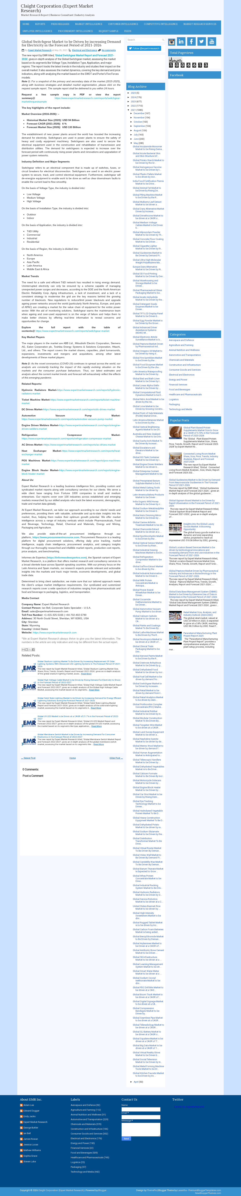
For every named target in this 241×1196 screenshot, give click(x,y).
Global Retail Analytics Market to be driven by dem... (148, 698)
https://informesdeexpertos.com (66, 557)
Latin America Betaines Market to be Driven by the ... (148, 421)
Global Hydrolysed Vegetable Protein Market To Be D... (148, 812)
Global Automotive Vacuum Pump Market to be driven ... (148, 610)
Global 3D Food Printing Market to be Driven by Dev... (148, 275)
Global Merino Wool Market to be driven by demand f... (148, 747)
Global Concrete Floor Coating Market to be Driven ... (148, 240)
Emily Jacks (29, 1116)
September (139, 126)
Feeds (127, 31)
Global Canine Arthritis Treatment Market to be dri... (148, 523)
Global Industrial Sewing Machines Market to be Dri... (148, 551)
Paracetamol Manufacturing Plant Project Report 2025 (200, 634)
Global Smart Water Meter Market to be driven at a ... (147, 972)
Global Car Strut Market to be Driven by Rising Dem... (147, 795)
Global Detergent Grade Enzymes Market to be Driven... (145, 307)
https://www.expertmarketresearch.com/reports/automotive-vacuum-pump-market (67, 419)
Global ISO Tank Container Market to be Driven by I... (147, 458)
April (136, 1081)
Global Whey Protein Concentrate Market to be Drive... (147, 878)
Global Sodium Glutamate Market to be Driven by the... (148, 832)
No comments (109, 50)
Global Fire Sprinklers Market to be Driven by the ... (147, 359)
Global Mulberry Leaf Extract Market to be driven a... (147, 203)
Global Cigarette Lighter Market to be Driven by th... (147, 247)
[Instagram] (172, 46)
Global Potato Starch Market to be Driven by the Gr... (148, 161)
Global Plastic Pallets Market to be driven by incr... (147, 175)
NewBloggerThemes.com (208, 1193)
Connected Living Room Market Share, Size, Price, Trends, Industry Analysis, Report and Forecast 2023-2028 (200, 457)
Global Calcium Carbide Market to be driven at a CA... (146, 619)
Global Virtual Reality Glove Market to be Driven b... (146, 1053)
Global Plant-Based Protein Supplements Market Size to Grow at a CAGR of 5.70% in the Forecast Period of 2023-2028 (201, 431)
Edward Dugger (31, 1110)
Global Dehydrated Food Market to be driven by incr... (148, 671)
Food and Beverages (179, 389)
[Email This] (23, 649)
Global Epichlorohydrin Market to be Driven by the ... (148, 537)
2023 (133, 101)
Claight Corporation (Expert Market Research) (57, 8)
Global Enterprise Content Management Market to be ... (147, 474)
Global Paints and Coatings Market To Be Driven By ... (147, 626)
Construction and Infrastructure (185, 365)
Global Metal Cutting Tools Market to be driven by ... (146, 489)
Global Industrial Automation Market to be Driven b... (147, 574)
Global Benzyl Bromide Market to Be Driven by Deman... (148, 937)
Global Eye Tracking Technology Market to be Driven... (147, 804)
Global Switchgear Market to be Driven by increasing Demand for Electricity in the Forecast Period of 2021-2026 (71, 43)
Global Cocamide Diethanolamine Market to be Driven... (147, 602)
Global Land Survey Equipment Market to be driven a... (148, 733)
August (137, 130)
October (138, 121)
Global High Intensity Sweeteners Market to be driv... (147, 916)
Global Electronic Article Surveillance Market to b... (147, 338)
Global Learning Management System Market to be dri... (148, 965)
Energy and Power (178, 379)
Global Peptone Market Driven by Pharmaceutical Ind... (148, 345)
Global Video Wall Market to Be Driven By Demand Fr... (147, 856)
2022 (133, 105)
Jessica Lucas (30, 1144)
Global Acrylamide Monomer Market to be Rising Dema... (148, 147)
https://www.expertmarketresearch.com (55, 632)
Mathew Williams (32, 1150)
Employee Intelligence (37, 31)
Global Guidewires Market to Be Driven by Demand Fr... (147, 254)
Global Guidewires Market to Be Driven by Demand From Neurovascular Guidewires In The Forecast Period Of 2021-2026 (194, 482)
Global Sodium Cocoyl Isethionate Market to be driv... (146, 981)
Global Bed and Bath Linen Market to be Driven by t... (147, 380)
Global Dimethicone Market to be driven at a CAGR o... (148, 217)
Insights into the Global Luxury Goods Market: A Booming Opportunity (198, 527)
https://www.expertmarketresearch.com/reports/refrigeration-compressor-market (66, 438)
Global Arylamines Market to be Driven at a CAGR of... (147, 944)
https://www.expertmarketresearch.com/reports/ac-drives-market (80, 444)
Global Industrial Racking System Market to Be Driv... (147, 886)
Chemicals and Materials (181, 360)
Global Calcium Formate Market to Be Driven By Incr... (148, 774)
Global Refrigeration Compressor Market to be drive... (147, 560)
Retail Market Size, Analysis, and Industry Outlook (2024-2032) (199, 613)
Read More (86, 674)
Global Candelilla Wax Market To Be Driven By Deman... (147, 863)
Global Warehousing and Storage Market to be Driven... (145, 283)
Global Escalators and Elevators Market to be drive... (145, 450)
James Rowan (30, 1139)
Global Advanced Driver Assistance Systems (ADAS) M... (145, 330)
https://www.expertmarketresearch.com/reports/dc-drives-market (79, 409)
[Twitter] (202, 46)
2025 (133, 93)
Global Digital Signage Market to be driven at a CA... (148, 1002)
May (136, 143)
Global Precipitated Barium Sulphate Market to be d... (147, 482)
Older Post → (116, 758)
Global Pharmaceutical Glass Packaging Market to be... (147, 291)
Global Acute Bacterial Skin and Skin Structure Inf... (146, 154)
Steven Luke (29, 1161)
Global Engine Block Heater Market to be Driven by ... (147, 788)
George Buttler (30, 1127)
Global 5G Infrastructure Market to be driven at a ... (147, 958)
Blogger (102, 1190)
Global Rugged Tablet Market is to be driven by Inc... (147, 923)
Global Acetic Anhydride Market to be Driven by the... (148, 298)
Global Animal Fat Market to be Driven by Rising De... (147, 189)
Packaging (174, 404)
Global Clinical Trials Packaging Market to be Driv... (146, 649)
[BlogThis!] (26, 649)
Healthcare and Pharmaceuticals (185, 394)
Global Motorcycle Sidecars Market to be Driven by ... (147, 781)
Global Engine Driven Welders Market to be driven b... (148, 465)
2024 (133, 97)
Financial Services (178, 384)
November (139, 117)
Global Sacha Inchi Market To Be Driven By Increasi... (147, 442)
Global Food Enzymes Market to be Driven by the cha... (148, 366)
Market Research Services (199, 24)
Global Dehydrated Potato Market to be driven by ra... (147, 826)
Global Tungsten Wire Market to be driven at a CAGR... (147, 726)
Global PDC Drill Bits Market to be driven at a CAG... (148, 988)
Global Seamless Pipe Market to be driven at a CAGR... (148, 1019)
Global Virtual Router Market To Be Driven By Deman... (147, 849)
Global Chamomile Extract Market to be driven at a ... (147, 530)
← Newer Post (28, 758)
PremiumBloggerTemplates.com (204, 1190)
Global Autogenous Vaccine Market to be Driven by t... (147, 168)
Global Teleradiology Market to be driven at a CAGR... (148, 1026)
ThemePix (152, 1190)
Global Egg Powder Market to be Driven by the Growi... (148, 322)
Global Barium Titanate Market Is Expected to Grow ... (148, 870)
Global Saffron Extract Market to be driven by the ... (148, 567)
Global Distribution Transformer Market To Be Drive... (147, 841)
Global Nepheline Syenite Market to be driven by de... (148, 740)
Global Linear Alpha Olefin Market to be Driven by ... (146, 386)
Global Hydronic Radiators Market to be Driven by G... (147, 893)
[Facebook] (192, 46)
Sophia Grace (30, 1156)
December (139, 113)
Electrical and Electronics (84, 50)
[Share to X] (30, 649)
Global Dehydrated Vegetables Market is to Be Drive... (148, 768)
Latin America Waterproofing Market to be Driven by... (147, 373)
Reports (40, 24)
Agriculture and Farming (181, 345)
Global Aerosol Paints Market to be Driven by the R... (147, 657)
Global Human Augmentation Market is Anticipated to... (147, 754)
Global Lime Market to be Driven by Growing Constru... (148, 407)
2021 (133, 110)
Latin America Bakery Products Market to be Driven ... (148, 496)
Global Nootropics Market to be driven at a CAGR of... (147, 640)
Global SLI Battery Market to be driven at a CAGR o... (147, 1033)
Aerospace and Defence (181, 340)
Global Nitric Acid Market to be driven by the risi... (148, 400)
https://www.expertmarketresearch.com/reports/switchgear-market (72, 330)
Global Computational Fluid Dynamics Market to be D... (147, 393)
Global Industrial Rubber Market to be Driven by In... (147, 712)
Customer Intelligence (123, 24)
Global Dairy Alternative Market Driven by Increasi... (148, 210)
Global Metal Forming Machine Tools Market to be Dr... (148, 1067)
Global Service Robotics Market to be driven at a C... (148, 900)
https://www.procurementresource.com (55, 537)
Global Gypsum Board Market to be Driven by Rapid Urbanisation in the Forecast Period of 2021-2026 (194, 503)
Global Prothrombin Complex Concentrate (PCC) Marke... (147, 705)
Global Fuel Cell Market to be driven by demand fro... (147, 678)
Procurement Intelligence (75, 31)
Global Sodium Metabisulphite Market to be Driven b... (148, 509)
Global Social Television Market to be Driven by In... (147, 1060)
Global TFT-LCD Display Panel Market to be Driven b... (148, 314)
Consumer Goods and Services (185, 369)
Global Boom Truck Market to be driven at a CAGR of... (148, 995)
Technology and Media (180, 409)
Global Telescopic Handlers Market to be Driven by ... (147, 761)
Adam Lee (28, 1105)
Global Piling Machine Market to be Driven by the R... (147, 196)
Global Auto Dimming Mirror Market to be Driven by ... (147, 516)
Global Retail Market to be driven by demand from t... (147, 691)
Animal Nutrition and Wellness (184, 350)
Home (26, 24)
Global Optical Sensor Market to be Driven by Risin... (148, 544)
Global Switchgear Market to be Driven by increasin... (147, 685)
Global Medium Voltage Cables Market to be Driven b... (148, 225)
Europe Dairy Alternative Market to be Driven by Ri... (147, 268)
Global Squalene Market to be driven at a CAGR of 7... (148, 1040)
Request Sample (108, 31)
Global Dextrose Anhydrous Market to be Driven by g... (147, 664)
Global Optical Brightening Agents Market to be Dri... (147, 428)
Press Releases (60, 24)
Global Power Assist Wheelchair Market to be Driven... (146, 593)
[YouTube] (212, 46)
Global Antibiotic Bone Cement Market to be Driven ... (148, 951)
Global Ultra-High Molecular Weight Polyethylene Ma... (147, 261)
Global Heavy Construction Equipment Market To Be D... (148, 819)
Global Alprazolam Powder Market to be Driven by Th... (148, 233)
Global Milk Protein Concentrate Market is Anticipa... (145, 583)
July (136, 134)
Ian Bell (27, 1133)
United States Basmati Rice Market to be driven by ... (146, 907)
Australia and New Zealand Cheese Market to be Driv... (147, 435)
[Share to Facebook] (33, 649)
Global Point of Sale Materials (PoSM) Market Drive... (148, 414)
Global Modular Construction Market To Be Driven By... (147, 719)
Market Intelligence (88, 24)
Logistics (174, 399)
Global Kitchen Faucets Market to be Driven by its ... (148, 1074)
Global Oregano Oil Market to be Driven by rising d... (147, 352)
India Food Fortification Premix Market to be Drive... (148, 182)
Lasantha (182, 1190)
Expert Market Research (40, 50)
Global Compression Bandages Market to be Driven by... (146, 1011)
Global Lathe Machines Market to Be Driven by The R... (148, 633)
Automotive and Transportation (185, 355)
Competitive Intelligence (161, 24)
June (136, 139)
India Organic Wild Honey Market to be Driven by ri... (147, 502)
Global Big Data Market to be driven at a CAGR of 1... (147, 1046)
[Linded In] (182, 46)
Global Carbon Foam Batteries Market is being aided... (148, 930)
